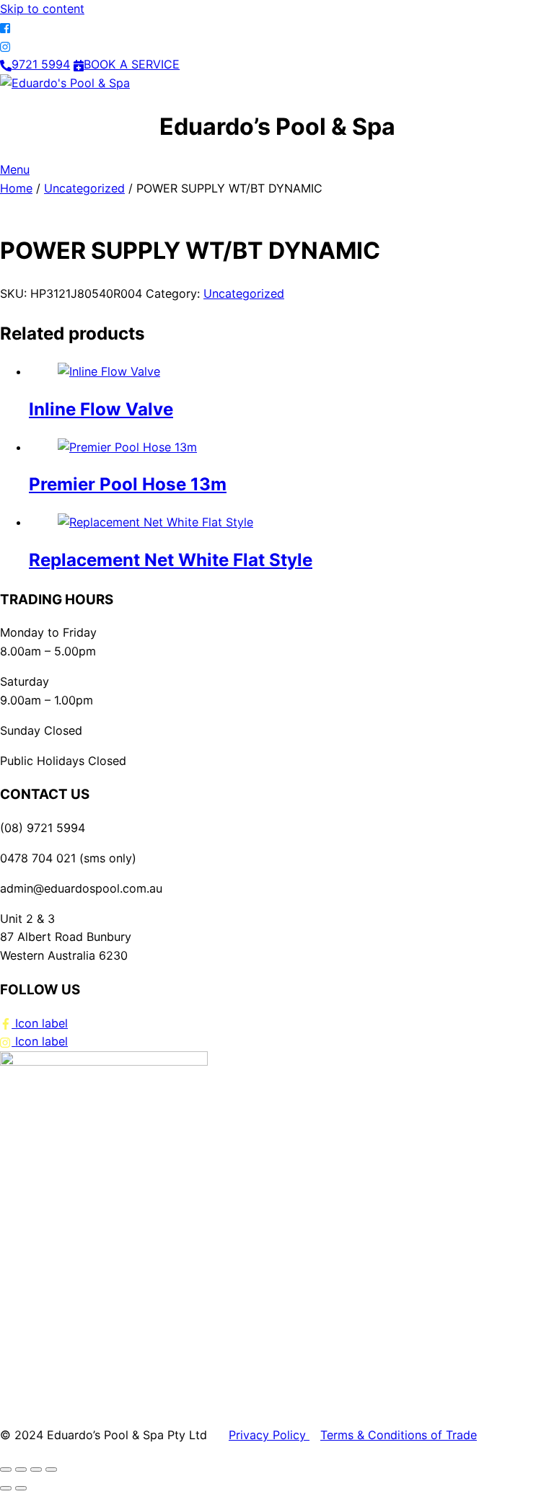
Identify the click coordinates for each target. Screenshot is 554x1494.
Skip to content (42, 8)
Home (16, 188)
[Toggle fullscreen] (21, 1469)
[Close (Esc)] (51, 1469)
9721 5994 (41, 64)
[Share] (36, 1469)
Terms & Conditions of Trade (398, 1435)
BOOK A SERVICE (132, 64)
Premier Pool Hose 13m (128, 484)
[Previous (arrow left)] (6, 1488)
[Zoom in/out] (6, 1469)
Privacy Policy (269, 1435)
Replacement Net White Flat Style (170, 559)
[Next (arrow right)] (21, 1488)
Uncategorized (84, 188)
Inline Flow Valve (101, 409)
